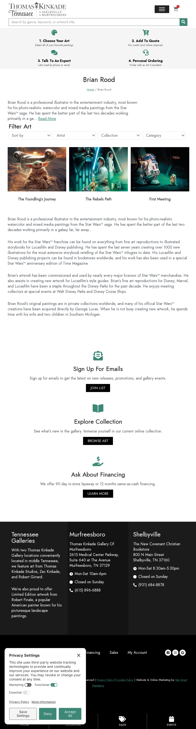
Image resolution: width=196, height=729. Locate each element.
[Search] (183, 22)
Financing (92, 652)
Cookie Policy (125, 680)
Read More (47, 118)
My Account (137, 652)
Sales (114, 652)
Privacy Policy (105, 680)
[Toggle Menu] (162, 9)
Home (90, 89)
